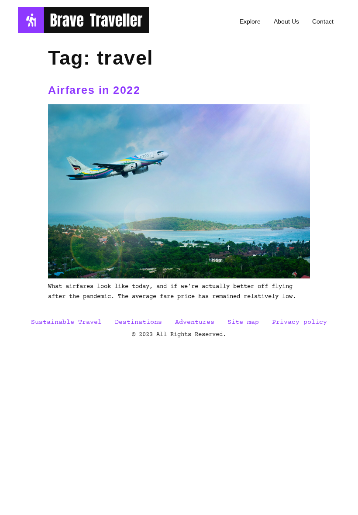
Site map (243, 322)
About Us (286, 21)
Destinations (138, 322)
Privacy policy (299, 322)
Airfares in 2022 (94, 90)
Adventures (194, 322)
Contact (323, 21)
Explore (250, 21)
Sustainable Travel (66, 322)
